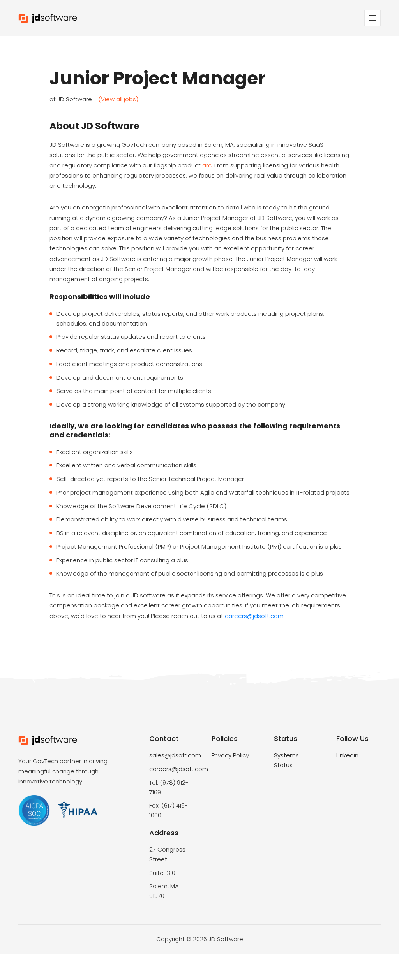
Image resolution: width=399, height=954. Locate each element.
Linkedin (347, 755)
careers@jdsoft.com (254, 616)
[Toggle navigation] (372, 18)
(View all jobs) (118, 99)
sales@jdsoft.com (175, 755)
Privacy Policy (230, 755)
